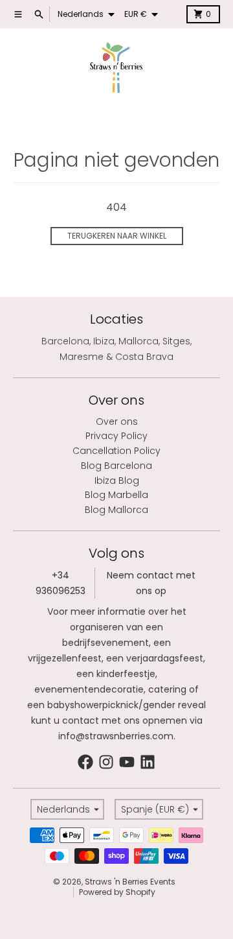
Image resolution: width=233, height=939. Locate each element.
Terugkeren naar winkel (116, 235)
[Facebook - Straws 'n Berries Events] (85, 762)
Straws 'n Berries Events (130, 881)
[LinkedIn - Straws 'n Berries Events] (147, 762)
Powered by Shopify (117, 891)
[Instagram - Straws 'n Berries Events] (106, 762)
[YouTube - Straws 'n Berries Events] (127, 762)
